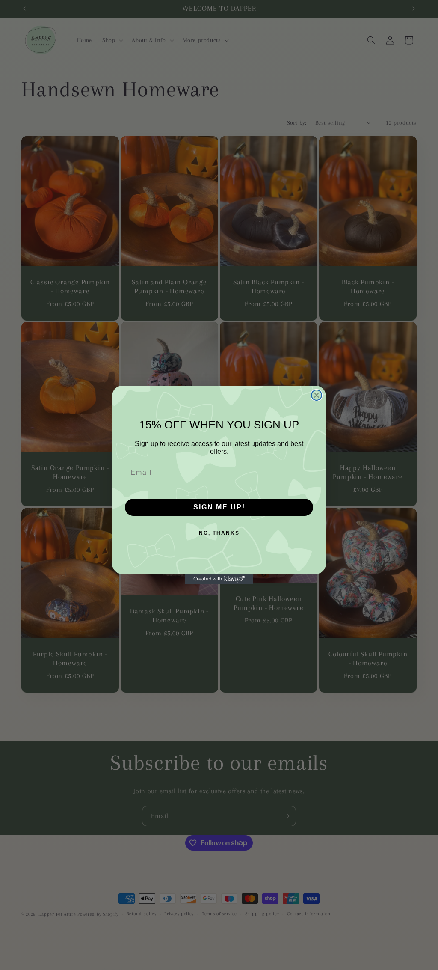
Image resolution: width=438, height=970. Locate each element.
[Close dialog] (316, 395)
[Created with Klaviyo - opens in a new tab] (219, 579)
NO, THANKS (219, 533)
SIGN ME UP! (219, 507)
